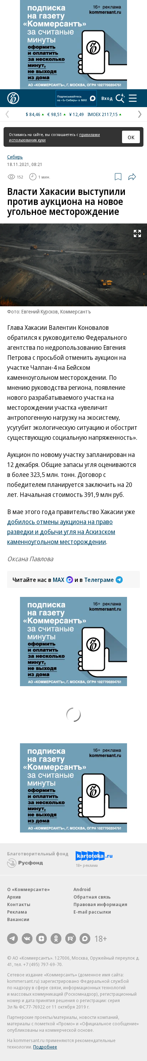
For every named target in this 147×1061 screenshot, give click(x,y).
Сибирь (15, 157)
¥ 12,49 (76, 114)
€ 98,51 (54, 114)
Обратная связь (92, 897)
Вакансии (18, 919)
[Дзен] (41, 938)
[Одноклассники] (56, 938)
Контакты (18, 904)
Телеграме (99, 579)
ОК (131, 137)
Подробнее (45, 1047)
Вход (107, 98)
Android (82, 889)
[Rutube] (70, 938)
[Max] (85, 938)
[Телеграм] (12, 938)
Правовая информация (100, 904)
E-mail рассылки (92, 912)
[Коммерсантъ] (13, 98)
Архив (14, 897)
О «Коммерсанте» (28, 889)
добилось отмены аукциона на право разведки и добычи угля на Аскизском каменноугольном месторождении (61, 531)
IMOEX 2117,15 (102, 114)
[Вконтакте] (27, 938)
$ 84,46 (33, 114)
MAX (58, 579)
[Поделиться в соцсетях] (132, 176)
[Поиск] (120, 98)
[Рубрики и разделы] (132, 98)
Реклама (17, 912)
